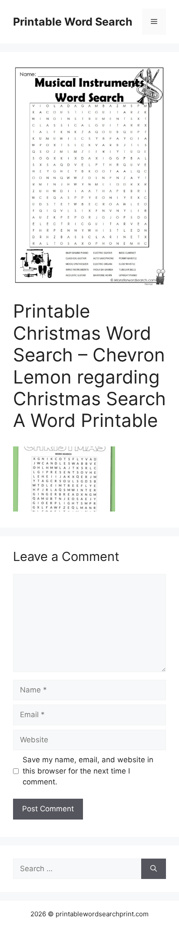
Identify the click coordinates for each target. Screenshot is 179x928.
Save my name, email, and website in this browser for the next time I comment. (88, 770)
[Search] (153, 869)
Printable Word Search (73, 21)
